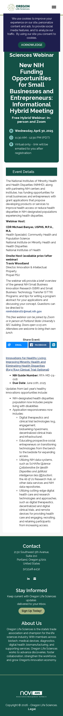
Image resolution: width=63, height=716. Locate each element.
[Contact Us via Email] (35, 578)
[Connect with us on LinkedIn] (28, 578)
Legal (32, 709)
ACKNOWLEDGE (31, 44)
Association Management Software (31, 696)
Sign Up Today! (31, 610)
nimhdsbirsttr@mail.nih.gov (24, 311)
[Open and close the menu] (47, 7)
